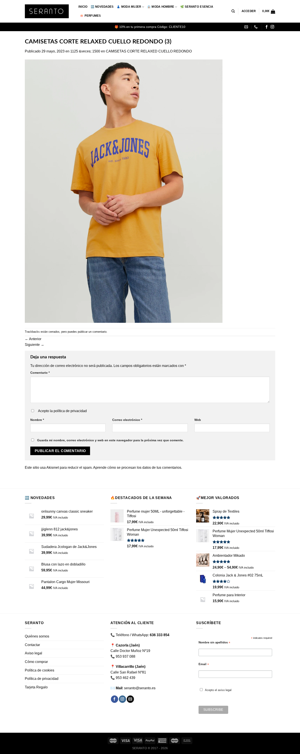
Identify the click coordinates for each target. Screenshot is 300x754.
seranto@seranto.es (139, 688)
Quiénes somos (37, 636)
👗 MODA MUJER (129, 6)
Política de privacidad (41, 678)
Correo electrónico (127, 420)
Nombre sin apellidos (214, 642)
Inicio (83, 6)
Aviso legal (33, 653)
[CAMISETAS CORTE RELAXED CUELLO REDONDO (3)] (123, 191)
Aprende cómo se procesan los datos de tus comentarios (137, 467)
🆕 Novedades (102, 6)
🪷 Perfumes (90, 15)
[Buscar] (233, 11)
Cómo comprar (36, 662)
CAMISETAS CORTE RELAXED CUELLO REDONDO (149, 51)
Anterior (33, 339)
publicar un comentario (92, 331)
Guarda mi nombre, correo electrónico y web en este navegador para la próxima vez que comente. (110, 440)
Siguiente (34, 344)
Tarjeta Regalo (36, 687)
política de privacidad (70, 411)
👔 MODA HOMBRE (160, 6)
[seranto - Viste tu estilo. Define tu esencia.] (48, 11)
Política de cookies (39, 670)
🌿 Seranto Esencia (196, 6)
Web (197, 420)
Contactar (32, 645)
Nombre (37, 420)
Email (204, 664)
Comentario (40, 372)
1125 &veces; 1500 (85, 51)
